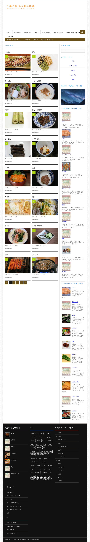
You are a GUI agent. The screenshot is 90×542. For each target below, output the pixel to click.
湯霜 (63, 238)
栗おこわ (8, 197)
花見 (41, 476)
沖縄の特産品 (42, 469)
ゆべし (12, 433)
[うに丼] (17, 178)
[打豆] (45, 62)
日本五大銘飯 (75, 396)
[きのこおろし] (45, 149)
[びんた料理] (7, 461)
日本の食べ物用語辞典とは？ (14, 40)
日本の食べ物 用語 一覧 (14, 506)
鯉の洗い (74, 328)
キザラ (63, 121)
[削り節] (17, 236)
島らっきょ (46, 458)
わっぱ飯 (8, 81)
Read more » (8, 74)
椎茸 (36, 469)
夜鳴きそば (75, 302)
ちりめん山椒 (36, 81)
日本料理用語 (46, 32)
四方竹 (7, 110)
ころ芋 (59, 474)
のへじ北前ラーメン (67, 155)
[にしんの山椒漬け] (45, 120)
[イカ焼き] (17, 62)
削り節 (7, 226)
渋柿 (32, 472)
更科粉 (73, 70)
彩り (45, 461)
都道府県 (27, 32)
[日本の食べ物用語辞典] (20, 7)
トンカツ (33, 447)
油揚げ (49, 469)
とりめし (50, 440)
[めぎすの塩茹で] (7, 475)
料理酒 (38, 465)
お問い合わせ (10, 492)
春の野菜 (50, 465)
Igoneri (47, 433)
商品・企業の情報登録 (13, 502)
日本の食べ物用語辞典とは (14, 509)
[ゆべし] (7, 434)
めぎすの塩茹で (15, 473)
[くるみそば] (7, 455)
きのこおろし (36, 139)
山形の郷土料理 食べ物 (42, 454)
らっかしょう (61, 457)
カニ (32, 444)
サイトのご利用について (13, 496)
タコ (50, 444)
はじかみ (74, 411)
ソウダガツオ (43, 444)
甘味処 (63, 205)
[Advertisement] (60, 14)
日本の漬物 (10, 36)
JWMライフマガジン (12, 533)
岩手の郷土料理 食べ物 (36, 458)
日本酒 (43, 465)
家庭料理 (33, 454)
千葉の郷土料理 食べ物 (46, 451)
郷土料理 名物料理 (12, 428)
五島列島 (39, 447)
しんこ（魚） (73, 75)
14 (25, 282)
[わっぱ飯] (17, 91)
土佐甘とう (75, 354)
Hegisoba (33, 433)
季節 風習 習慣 (58, 32)
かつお (38, 440)
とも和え (64, 171)
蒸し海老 (64, 271)
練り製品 (33, 476)
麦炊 (12, 467)
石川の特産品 (44, 472)
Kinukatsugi (34, 437)
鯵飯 (73, 79)
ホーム (9, 32)
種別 (36, 32)
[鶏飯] (45, 207)
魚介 (37, 479)
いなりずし (42, 437)
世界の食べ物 (10, 529)
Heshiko (40, 433)
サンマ (36, 444)
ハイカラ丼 (64, 221)
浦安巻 (12, 446)
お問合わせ (27, 40)
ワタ (59, 460)
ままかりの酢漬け (38, 226)
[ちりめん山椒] (45, 91)
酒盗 (33, 168)
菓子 (46, 476)
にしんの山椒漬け (38, 110)
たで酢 (73, 315)
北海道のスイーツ (34, 451)
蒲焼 (6, 255)
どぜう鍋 (35, 255)
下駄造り (60, 480)
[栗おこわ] (17, 207)
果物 (32, 469)
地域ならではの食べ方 (73, 32)
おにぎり (33, 440)
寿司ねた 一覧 (66, 188)
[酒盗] (45, 178)
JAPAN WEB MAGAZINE (13, 526)
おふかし (60, 477)
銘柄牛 (32, 479)
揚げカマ (33, 465)
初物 (73, 61)
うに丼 (7, 168)
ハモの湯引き (61, 467)
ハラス (63, 138)
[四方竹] (17, 120)
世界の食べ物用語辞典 (47, 40)
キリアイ (64, 255)
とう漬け (13, 440)
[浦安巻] (7, 448)
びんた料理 (14, 460)
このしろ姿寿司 (73, 65)
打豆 (33, 52)
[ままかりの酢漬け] (45, 236)
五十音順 (17, 32)
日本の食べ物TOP (11, 522)
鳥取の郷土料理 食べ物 (46, 479)
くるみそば (14, 453)
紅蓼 (73, 341)
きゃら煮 (8, 139)
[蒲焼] (17, 265)
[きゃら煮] (17, 149)
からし (43, 440)
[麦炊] (7, 468)
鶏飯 (33, 197)
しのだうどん (75, 382)
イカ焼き (8, 52)
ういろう (49, 437)
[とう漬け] (7, 441)
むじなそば (75, 367)
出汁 (44, 447)
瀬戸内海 (37, 472)
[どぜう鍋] (45, 265)
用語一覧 (35, 40)
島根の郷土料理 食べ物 (36, 461)
